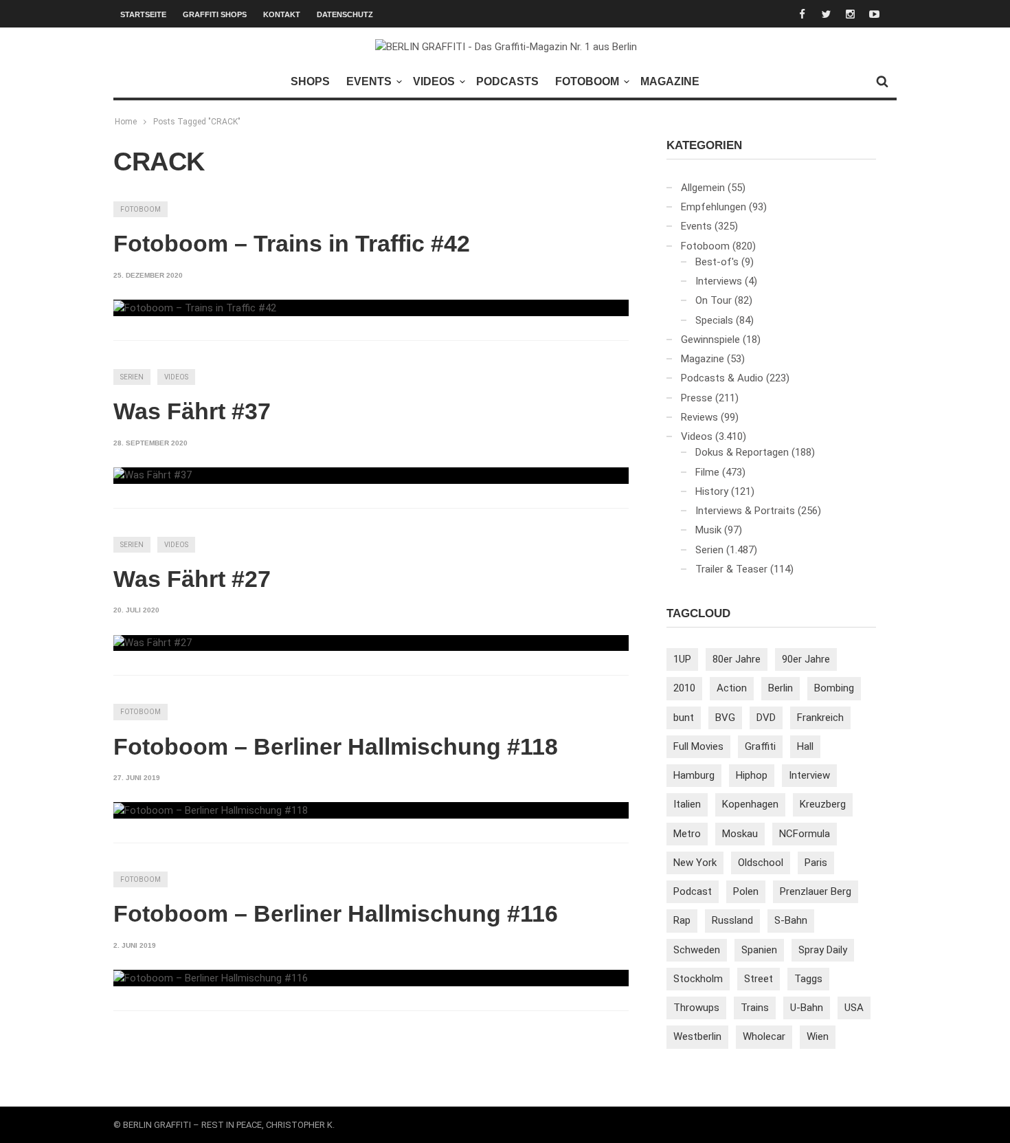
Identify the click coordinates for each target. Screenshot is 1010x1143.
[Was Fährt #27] (152, 643)
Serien (132, 377)
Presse (696, 398)
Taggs (808, 979)
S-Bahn (790, 920)
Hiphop (751, 775)
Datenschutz (345, 14)
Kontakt (281, 14)
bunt (683, 717)
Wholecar (764, 1036)
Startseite (143, 14)
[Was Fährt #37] (152, 475)
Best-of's (717, 262)
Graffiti (760, 746)
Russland (732, 920)
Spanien (759, 950)
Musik (708, 530)
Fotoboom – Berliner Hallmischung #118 (335, 746)
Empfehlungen (713, 207)
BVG (725, 717)
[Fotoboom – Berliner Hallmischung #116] (210, 978)
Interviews (718, 281)
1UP (682, 659)
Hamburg (694, 775)
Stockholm (698, 979)
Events (369, 81)
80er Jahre (736, 659)
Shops (310, 81)
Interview (809, 775)
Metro (687, 834)
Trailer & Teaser (731, 569)
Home (126, 121)
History (711, 491)
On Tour (713, 300)
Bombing (834, 688)
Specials (714, 320)
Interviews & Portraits (745, 510)
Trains (755, 1007)
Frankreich (820, 717)
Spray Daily (822, 950)
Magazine (669, 81)
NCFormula (804, 834)
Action (732, 688)
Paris (816, 862)
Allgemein (703, 187)
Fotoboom (587, 81)
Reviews (699, 417)
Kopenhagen (750, 804)
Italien (687, 804)
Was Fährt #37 (192, 411)
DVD (766, 717)
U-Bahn (806, 1007)
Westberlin (697, 1036)
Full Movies (698, 746)
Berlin (780, 688)
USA (854, 1007)
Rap (682, 920)
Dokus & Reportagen (742, 452)
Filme (707, 472)
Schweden (696, 950)
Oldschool (760, 862)
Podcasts (507, 81)
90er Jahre (806, 659)
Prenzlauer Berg (815, 891)
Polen (746, 891)
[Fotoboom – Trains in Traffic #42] (194, 308)
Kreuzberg (823, 804)
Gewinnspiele (710, 339)
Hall (805, 746)
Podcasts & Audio (722, 378)
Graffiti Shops (215, 14)
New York (695, 862)
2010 (684, 688)
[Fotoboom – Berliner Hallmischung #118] (210, 810)
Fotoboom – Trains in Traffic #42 (291, 243)
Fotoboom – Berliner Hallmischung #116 (335, 913)
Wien (818, 1036)
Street (758, 979)
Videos (434, 81)
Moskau (740, 834)
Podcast (692, 891)
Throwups (696, 1007)
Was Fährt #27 (192, 579)
